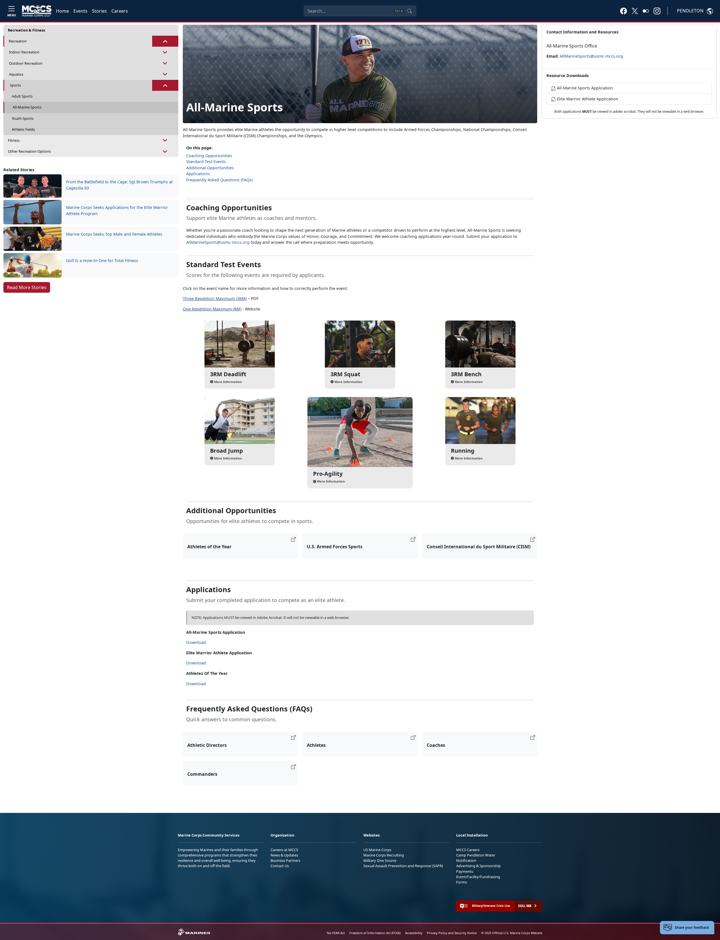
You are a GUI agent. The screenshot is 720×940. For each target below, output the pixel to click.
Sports (15, 85)
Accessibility (413, 933)
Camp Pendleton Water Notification (475, 858)
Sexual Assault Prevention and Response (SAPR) (403, 865)
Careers (119, 11)
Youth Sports (22, 118)
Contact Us (280, 865)
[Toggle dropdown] (165, 41)
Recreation (18, 41)
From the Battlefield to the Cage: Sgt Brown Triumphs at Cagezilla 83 (119, 185)
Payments (464, 871)
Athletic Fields (23, 129)
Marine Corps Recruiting (383, 855)
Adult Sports (22, 96)
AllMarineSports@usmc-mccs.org (217, 242)
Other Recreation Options (29, 151)
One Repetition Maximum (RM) (212, 309)
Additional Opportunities (210, 167)
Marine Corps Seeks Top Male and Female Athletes (114, 234)
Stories (99, 11)
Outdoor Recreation (25, 63)
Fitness (14, 140)
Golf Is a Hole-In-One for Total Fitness (102, 260)
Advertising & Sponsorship (478, 865)
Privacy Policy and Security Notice (452, 933)
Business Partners (285, 860)
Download (196, 642)
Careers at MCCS (284, 849)
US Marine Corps (377, 849)
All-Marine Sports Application (584, 88)
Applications (198, 173)
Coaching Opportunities (209, 155)
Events (80, 11)
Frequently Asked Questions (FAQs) (219, 179)
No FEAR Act (336, 933)
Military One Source (379, 860)
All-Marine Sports (27, 107)
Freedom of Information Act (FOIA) (374, 933)
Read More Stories (26, 287)
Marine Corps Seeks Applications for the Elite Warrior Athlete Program (117, 210)
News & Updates (284, 855)
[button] (623, 11)
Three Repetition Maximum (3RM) (215, 298)
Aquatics (16, 74)
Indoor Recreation (24, 52)
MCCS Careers (468, 849)
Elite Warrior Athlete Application (587, 99)
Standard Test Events (206, 161)
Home (62, 11)
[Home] (36, 11)
